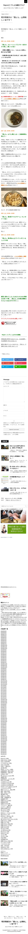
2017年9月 (3, 685)
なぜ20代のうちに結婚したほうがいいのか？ (13, 604)
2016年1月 (3, 716)
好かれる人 (4, 831)
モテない (3, 836)
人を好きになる (5, 782)
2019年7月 (3, 653)
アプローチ (4, 811)
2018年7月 (3, 671)
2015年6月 (3, 727)
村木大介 (3, 758)
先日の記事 (4, 311)
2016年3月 (3, 713)
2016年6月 (3, 709)
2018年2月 (3, 677)
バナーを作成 (9, 537)
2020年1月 (3, 643)
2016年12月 (4, 699)
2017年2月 (3, 696)
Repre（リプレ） (6, 353)
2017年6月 (3, 690)
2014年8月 (3, 743)
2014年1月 (3, 754)
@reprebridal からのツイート (8, 587)
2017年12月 (4, 681)
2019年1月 (3, 662)
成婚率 (2, 777)
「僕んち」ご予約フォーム (8, 916)
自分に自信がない (5, 848)
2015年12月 (4, 718)
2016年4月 (3, 712)
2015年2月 (3, 733)
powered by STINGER (16, 931)
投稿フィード (4, 852)
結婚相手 (3, 799)
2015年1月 (3, 735)
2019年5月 (3, 656)
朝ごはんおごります (6, 775)
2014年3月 (3, 751)
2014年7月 (3, 744)
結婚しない (4, 822)
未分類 (2, 768)
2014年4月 (3, 749)
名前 (5, 405)
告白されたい (4, 814)
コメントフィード (5, 854)
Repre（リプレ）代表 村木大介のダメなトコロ (14, 617)
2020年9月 (3, 631)
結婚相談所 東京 (5, 771)
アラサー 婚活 (5, 806)
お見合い (3, 774)
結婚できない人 (5, 825)
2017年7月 (3, 688)
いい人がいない (5, 763)
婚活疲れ (3, 794)
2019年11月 (4, 646)
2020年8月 (3, 632)
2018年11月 (4, 665)
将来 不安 (4, 845)
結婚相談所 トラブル (7, 778)
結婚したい (4, 796)
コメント (6, 386)
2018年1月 (3, 679)
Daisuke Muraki (3, 537)
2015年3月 (3, 732)
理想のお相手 (4, 808)
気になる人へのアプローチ (8, 819)
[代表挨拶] (13, 533)
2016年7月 (3, 707)
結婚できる (4, 827)
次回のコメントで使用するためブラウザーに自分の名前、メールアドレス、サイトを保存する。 (13, 424)
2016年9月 (3, 704)
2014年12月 (4, 737)
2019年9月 (3, 649)
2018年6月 (3, 673)
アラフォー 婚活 (5, 805)
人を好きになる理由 (6, 785)
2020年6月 (3, 635)
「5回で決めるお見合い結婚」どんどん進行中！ (14, 612)
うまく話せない (5, 817)
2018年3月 (3, 676)
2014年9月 (3, 741)
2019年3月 (3, 659)
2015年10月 (4, 721)
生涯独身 (3, 839)
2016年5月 (3, 710)
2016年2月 (3, 715)
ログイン (3, 851)
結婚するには (4, 800)
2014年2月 (3, 752)
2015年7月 (3, 726)
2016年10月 (4, 702)
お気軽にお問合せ (8, 263)
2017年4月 (3, 693)
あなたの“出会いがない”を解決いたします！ (14, 926)
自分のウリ (4, 833)
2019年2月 (3, 660)
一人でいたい (4, 844)
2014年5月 (3, 747)
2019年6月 (3, 654)
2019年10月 (4, 648)
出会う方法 (4, 764)
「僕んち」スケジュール (18, 918)
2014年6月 (3, 746)
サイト (4, 415)
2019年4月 (3, 657)
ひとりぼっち (4, 842)
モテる (2, 834)
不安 (2, 838)
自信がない (4, 847)
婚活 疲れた (4, 792)
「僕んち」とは (19, 916)
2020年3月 (3, 640)
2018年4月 (3, 674)
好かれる (3, 828)
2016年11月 (4, 701)
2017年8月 (3, 687)
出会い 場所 (4, 766)
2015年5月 (3, 729)
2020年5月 (3, 637)
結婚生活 (3, 802)
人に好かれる (4, 830)
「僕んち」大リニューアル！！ (13, 500)
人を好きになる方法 (6, 783)
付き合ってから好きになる (8, 786)
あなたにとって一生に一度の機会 (13, 498)
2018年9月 (3, 668)
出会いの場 (4, 761)
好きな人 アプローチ (7, 813)
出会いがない (4, 760)
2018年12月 (4, 663)
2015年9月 (3, 723)
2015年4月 (3, 730)
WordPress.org (5, 855)
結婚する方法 (4, 803)
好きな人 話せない (6, 816)
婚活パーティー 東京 (7, 789)
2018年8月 (3, 670)
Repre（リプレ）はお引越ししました (11, 609)
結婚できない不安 (5, 841)
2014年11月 (4, 738)
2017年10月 (4, 684)
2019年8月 (3, 651)
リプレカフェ (4, 788)
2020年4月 (3, 639)
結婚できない (4, 820)
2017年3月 (3, 695)
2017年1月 (3, 698)
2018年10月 (4, 667)
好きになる (4, 780)
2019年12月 (4, 645)
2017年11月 (4, 682)
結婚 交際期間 (5, 797)
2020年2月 (3, 642)
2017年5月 (3, 691)
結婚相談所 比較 (5, 772)
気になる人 (4, 810)
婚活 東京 (4, 791)
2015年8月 (3, 724)
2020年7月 (3, 634)
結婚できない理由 (5, 824)
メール (5, 410)
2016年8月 (3, 705)
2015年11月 (4, 719)
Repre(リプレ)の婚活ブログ (14, 5)
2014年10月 (4, 740)
